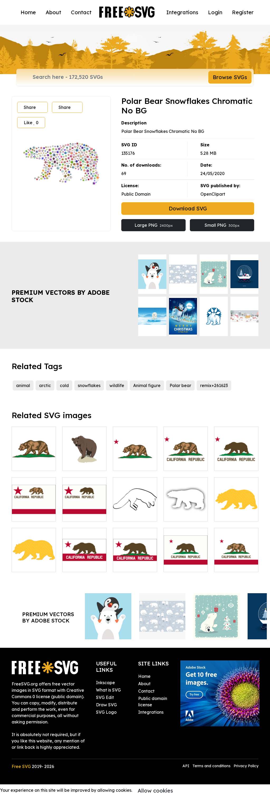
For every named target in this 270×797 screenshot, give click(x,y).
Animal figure (147, 385)
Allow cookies (155, 790)
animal (23, 385)
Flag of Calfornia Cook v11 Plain (236, 558)
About (53, 12)
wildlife (116, 385)
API (186, 766)
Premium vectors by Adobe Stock (61, 296)
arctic (45, 385)
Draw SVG (106, 704)
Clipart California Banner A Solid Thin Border (84, 555)
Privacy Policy (246, 766)
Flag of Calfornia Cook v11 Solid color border (185, 555)
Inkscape (105, 682)
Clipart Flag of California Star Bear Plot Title (186, 457)
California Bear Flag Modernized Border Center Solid (84, 501)
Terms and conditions (211, 766)
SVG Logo (106, 712)
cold (64, 385)
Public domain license (152, 701)
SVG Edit (105, 697)
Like (31, 122)
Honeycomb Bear (236, 511)
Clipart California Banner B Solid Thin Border (135, 555)
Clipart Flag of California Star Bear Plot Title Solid (236, 454)
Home (28, 12)
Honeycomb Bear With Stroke (33, 558)
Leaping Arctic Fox (135, 511)
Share (30, 107)
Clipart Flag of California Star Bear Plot (135, 457)
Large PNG (153, 225)
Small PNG (222, 225)
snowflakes (89, 385)
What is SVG (108, 690)
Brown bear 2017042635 (85, 460)
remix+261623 (214, 385)
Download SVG (188, 208)
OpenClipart (212, 194)
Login (215, 12)
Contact (81, 12)
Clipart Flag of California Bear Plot (33, 457)
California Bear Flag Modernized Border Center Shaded (33, 501)
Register (243, 12)
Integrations (182, 12)
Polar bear (180, 385)
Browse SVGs (230, 77)
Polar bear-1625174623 (185, 511)
